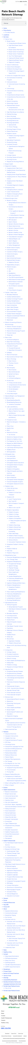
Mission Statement (12, 868)
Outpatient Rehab (12, 467)
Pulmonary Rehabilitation (14, 328)
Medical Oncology (12, 114)
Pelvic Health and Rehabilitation (16, 591)
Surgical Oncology (12, 142)
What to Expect (9, 785)
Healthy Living (7, 952)
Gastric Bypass (13, 241)
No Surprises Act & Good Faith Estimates (9, 1040)
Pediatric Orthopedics (13, 469)
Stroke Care (10, 380)
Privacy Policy (7, 971)
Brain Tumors (12, 361)
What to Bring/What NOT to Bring (14, 783)
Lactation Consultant (15, 404)
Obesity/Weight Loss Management (15, 396)
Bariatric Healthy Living (15, 232)
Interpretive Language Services (14, 746)
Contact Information (12, 885)
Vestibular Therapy (14, 570)
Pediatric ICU (10, 490)
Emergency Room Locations (15, 189)
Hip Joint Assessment (11, 802)
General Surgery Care (11, 198)
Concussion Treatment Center (17, 542)
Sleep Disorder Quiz (10, 817)
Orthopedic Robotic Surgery (15, 464)
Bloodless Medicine (12, 294)
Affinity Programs (12, 604)
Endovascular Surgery (13, 686)
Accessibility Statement (10, 979)
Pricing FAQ (10, 772)
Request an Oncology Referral (15, 161)
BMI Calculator (13, 220)
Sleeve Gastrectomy (14, 226)
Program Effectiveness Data (15, 877)
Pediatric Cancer (11, 133)
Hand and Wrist (11, 458)
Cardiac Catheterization (13, 296)
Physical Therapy (13, 568)
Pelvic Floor (10, 426)
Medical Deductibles (11, 753)
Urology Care (8, 650)
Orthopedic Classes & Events (15, 483)
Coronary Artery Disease (14, 303)
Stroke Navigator (13, 389)
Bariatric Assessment (11, 791)
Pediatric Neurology (14, 525)
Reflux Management (14, 245)
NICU (8, 430)
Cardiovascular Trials (13, 851)
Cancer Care (8, 39)
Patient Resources (12, 131)
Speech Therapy (13, 566)
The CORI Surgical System (16, 277)
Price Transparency (22, 1040)
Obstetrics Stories (12, 432)
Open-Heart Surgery (12, 309)
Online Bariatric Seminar (17, 215)
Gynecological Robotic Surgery (15, 699)
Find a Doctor (7, 30)
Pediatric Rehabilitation (13, 585)
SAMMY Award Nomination (12, 967)
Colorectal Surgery (12, 249)
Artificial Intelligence (13, 339)
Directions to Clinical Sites (14, 887)
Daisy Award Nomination (12, 956)
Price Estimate (11, 770)
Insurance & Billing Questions (13, 748)
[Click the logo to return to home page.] (3, 2)
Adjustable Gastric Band (15, 217)
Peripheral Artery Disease (14, 673)
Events (5, 787)
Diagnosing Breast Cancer (16, 60)
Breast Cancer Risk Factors (16, 49)
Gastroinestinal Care (11, 729)
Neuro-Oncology (11, 359)
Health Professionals (9, 840)
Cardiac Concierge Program (15, 299)
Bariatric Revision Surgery (16, 224)
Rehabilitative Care (10, 555)
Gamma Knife (12, 125)
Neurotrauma (12, 369)
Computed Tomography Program (16, 881)
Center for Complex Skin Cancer (16, 75)
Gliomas (11, 365)
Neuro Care (8, 337)
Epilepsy (9, 352)
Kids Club (9, 550)
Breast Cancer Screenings (16, 51)
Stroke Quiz (8, 821)
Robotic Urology (11, 658)
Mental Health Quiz (10, 813)
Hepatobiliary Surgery (13, 264)
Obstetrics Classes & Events (15, 437)
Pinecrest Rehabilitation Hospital (16, 557)
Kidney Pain (10, 662)
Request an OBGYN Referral (14, 443)
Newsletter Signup (10, 915)
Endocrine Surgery (12, 254)
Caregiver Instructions (11, 736)
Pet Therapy (8, 761)
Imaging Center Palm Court (14, 168)
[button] (25, 4)
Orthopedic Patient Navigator (15, 479)
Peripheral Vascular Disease (15, 671)
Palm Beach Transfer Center (15, 626)
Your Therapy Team (12, 559)
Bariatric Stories (13, 230)
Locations (6, 35)
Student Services (12, 879)
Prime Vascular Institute (14, 692)
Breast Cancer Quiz (10, 794)
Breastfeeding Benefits (13, 400)
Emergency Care (10, 187)
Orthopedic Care (10, 454)
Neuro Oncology (11, 116)
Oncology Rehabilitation (13, 118)
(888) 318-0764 (23, 1)
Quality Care (10, 428)
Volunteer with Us (10, 919)
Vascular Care (9, 669)
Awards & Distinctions (11, 911)
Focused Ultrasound (14, 348)
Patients (5, 731)
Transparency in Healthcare (13, 776)
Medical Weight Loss (14, 239)
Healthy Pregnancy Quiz (11, 832)
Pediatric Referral (12, 548)
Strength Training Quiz (11, 819)
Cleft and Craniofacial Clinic (16, 538)
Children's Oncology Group (14, 69)
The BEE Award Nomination (13, 964)
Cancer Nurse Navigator (14, 67)
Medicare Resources (11, 755)
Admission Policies (12, 872)
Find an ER (6, 907)
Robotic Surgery (11, 267)
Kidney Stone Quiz (10, 808)
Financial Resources (9, 902)
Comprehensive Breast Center (17, 43)
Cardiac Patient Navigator (14, 313)
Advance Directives (10, 734)
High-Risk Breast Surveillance (15, 112)
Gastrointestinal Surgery (14, 258)
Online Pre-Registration (13, 445)
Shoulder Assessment (11, 830)
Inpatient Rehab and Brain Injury (16, 583)
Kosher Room (11, 620)
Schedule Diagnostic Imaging (15, 185)
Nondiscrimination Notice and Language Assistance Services (14, 1038)
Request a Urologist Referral (15, 667)
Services (6, 37)
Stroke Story (12, 391)
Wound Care (10, 639)
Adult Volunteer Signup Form (17, 938)
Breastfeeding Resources (14, 402)
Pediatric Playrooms (12, 553)
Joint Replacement (12, 460)
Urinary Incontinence (13, 656)
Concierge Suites (12, 615)
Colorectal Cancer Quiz (11, 796)
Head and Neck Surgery (13, 260)
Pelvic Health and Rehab (14, 707)
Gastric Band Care (14, 243)
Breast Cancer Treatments (16, 54)
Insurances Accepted (11, 750)
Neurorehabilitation (14, 387)
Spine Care (12, 376)
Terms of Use (7, 975)
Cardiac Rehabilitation (13, 301)
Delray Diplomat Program (16, 607)
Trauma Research (12, 855)
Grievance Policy (11, 891)
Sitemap (5, 977)
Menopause (8, 838)
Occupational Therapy (15, 563)
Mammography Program (13, 889)
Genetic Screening (12, 101)
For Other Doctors (10, 847)
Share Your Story (10, 960)
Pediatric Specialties (13, 510)
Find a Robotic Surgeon (15, 290)
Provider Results (10, 32)
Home (5, 28)
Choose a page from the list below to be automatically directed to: (12, 18)
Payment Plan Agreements (12, 759)
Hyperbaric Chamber (14, 641)
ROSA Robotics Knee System (17, 279)
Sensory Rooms (13, 540)
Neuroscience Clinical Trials (15, 357)
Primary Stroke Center (15, 382)
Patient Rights (9, 757)
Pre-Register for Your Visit (14, 441)
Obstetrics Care (9, 398)
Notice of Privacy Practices (11, 973)
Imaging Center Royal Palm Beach (16, 174)
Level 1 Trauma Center (13, 191)
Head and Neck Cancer (13, 105)
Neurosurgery (11, 367)
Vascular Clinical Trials (13, 690)
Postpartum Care (12, 420)
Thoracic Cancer (11, 333)
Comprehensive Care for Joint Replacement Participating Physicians (13, 860)
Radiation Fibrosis (14, 262)
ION (10, 271)
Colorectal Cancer (12, 82)
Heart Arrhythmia (12, 305)
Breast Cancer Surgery (13, 247)
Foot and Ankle (11, 456)
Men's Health (8, 836)
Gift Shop (7, 742)
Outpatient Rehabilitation (14, 561)
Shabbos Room (11, 449)
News (5, 950)
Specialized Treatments (13, 140)
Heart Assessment (10, 798)
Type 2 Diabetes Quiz (11, 823)
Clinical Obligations (12, 893)
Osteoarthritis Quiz (10, 815)
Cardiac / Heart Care (11, 292)
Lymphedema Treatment (14, 598)
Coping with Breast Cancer (16, 58)
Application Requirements (14, 870)
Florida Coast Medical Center (11, 986)
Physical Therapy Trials (13, 853)
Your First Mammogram (15, 56)
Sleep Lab (9, 335)
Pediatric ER (10, 497)
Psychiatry (10, 628)
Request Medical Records (12, 774)
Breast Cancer (11, 41)
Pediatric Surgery (14, 512)
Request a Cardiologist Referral (16, 315)
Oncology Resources (12, 120)
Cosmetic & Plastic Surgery (15, 251)
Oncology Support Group (14, 129)
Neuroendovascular (14, 372)
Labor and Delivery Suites (16, 409)
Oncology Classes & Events (14, 157)
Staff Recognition (10, 962)
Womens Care (9, 697)
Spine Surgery (11, 475)
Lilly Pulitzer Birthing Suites (15, 447)
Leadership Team (10, 947)
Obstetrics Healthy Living (14, 439)
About (5, 909)
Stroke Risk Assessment (12, 834)
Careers (5, 898)
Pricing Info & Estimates (12, 765)
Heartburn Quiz (9, 800)
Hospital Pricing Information (15, 767)
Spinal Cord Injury (14, 374)
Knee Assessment (10, 810)
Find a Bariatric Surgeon (15, 236)
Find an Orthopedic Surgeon (15, 481)
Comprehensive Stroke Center (17, 385)
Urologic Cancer (11, 155)
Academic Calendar (12, 874)
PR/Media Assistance (11, 958)
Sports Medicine (11, 477)
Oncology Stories (12, 159)
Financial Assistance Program (13, 740)
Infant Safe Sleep (13, 533)
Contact (5, 954)
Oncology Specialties (13, 122)
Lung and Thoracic (12, 144)
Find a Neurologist (12, 393)
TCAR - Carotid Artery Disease (15, 688)
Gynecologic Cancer (12, 103)
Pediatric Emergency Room (14, 194)
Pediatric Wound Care (15, 527)
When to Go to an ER (13, 196)
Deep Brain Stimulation (15, 350)
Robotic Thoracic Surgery (14, 326)
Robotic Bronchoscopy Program (16, 331)
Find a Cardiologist (12, 318)
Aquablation (12, 273)
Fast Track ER (12, 501)
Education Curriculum (13, 896)
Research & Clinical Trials (12, 849)
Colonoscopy (10, 88)
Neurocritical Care (12, 354)
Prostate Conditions (12, 654)
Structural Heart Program (14, 311)
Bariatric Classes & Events (16, 228)
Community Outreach (11, 913)
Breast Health (9, 164)
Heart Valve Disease (12, 307)
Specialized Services (11, 602)
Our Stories (12, 434)
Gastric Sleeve (13, 222)
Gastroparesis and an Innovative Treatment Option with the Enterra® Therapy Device (16, 725)
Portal (5, 900)
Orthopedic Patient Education (15, 462)
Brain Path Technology (13, 341)
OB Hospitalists (11, 452)
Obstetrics (10, 701)
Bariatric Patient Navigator (16, 234)
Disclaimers (6, 969)
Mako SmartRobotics (14, 275)
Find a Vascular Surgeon (14, 694)
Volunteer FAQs (13, 940)
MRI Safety (10, 883)
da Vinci (11, 269)
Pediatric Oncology (14, 516)
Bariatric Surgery (12, 200)
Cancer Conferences (12, 64)
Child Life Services (12, 488)
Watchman (10, 320)
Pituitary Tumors (13, 363)
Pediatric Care (9, 486)
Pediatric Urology (14, 514)
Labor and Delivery (12, 407)
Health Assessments (9, 789)
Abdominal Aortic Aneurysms (15, 675)
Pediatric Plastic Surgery (16, 535)
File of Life (8, 988)
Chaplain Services (10, 738)
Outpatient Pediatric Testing (15, 544)
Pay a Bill (5, 904)
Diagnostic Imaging (14, 62)
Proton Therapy (13, 127)
